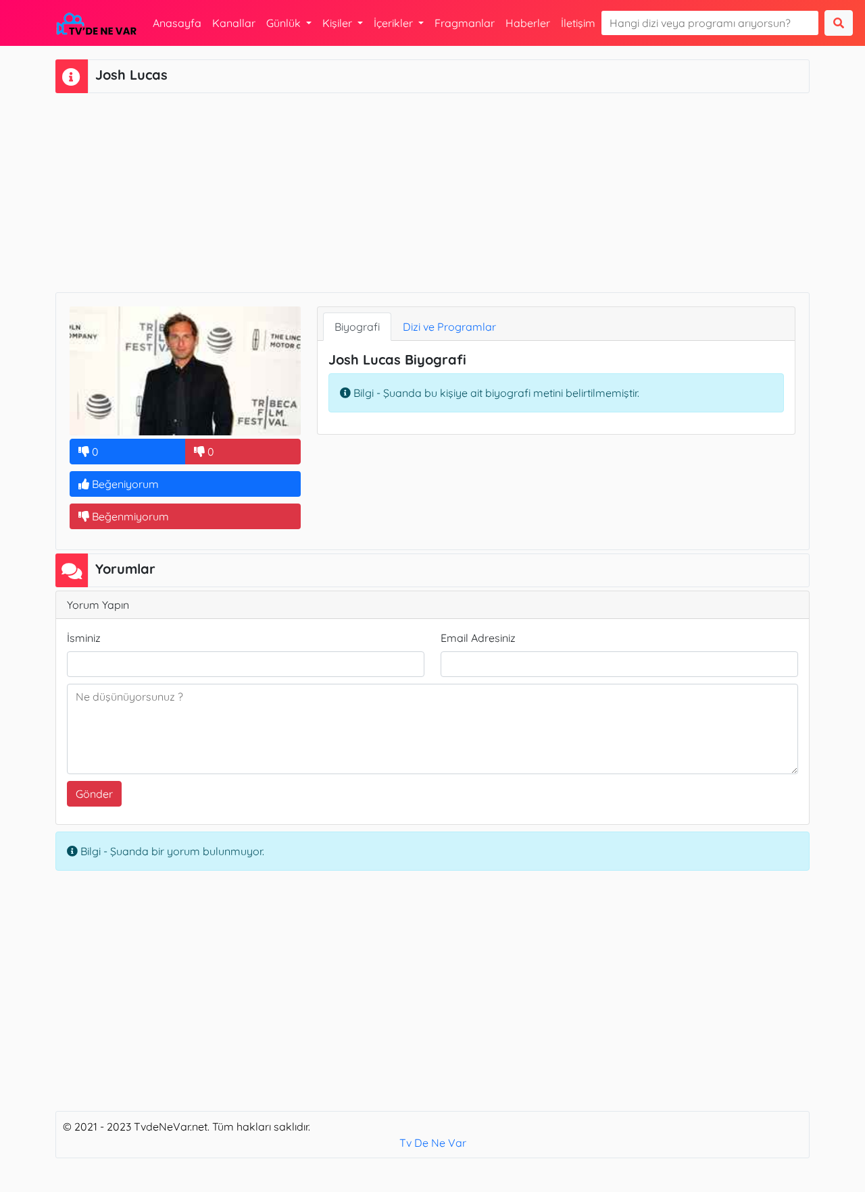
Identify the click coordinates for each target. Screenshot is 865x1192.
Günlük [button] (284, 23)
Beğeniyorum (124, 484)
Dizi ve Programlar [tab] (449, 326)
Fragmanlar (465, 23)
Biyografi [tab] (357, 326)
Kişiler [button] (338, 23)
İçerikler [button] (395, 23)
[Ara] (838, 23)
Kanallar (233, 23)
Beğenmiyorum (129, 516)
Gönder (94, 794)
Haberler (527, 23)
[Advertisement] (432, 191)
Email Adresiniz (478, 638)
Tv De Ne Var (432, 1142)
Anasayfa (177, 23)
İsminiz (84, 638)
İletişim (578, 23)
